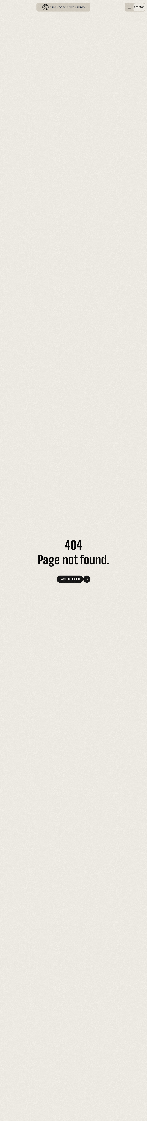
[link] (63, 7)
